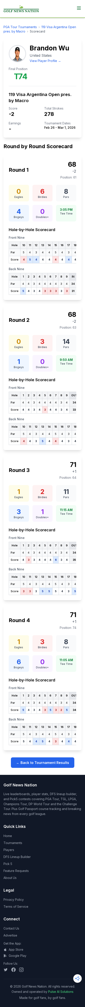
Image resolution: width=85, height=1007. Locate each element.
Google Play (17, 955)
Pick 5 (7, 864)
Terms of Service (15, 906)
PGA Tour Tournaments (20, 27)
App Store (16, 949)
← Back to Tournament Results (42, 762)
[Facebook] (13, 970)
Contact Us (11, 928)
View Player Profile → (45, 61)
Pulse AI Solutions (60, 991)
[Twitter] (5, 970)
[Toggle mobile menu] (79, 8)
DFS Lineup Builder (17, 857)
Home (7, 836)
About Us (10, 878)
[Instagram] (21, 970)
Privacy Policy (13, 899)
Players (8, 850)
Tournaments (12, 843)
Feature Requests (16, 871)
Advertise (10, 935)
